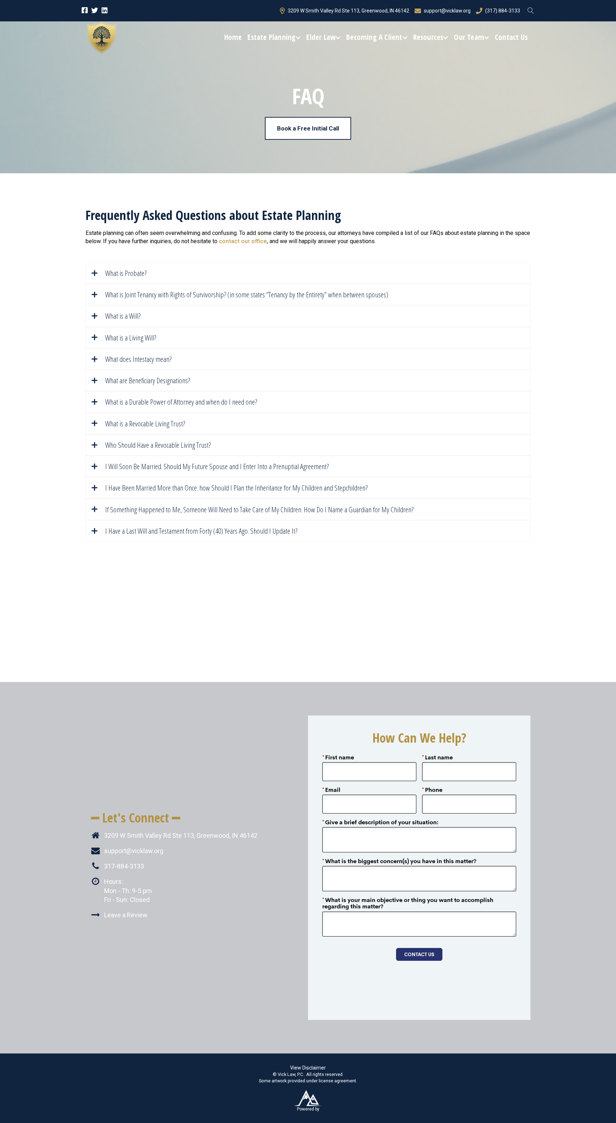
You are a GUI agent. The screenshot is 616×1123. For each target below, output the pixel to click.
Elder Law (320, 37)
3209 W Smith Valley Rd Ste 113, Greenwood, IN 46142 (348, 11)
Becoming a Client (374, 37)
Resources (428, 37)
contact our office (243, 241)
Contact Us (511, 37)
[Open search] (530, 10)
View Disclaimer (308, 1068)
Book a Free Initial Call (308, 128)
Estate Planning (271, 37)
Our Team (469, 37)
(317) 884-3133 (502, 11)
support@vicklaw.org (447, 11)
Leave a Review (126, 915)
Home (233, 37)
